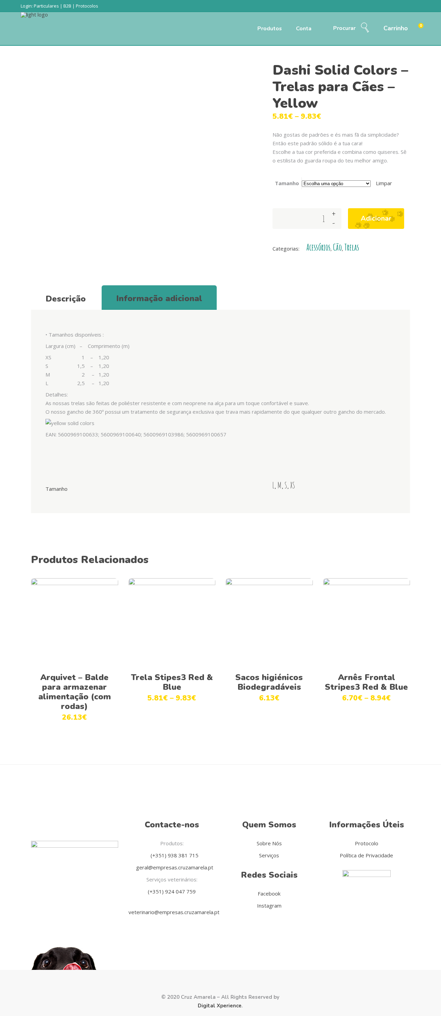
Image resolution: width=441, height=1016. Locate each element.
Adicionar (376, 218)
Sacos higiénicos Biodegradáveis (269, 682)
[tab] (65, 298)
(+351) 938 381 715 (173, 855)
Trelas (352, 247)
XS (292, 485)
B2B (67, 6)
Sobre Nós (269, 843)
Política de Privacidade (366, 855)
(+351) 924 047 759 (172, 891)
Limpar (384, 183)
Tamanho (287, 183)
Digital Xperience (220, 1005)
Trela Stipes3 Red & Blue (172, 682)
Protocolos (87, 6)
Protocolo (366, 843)
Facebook (269, 893)
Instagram (269, 905)
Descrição (65, 298)
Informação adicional (159, 298)
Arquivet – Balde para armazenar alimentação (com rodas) (74, 692)
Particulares (46, 6)
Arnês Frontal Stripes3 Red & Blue (366, 682)
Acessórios (318, 247)
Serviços (269, 855)
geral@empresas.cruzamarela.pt (174, 867)
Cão (337, 247)
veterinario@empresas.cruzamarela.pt (174, 912)
